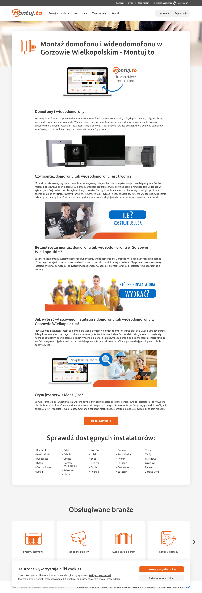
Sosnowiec (123, 467)
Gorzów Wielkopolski (70, 464)
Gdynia (67, 454)
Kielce (67, 474)
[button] (194, 542)
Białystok (41, 450)
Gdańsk (68, 450)
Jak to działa (80, 13)
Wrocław (150, 463)
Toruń (148, 450)
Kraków (95, 450)
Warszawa (150, 458)
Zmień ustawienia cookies (161, 578)
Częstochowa (43, 467)
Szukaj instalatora (59, 13)
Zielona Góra (152, 471)
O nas (130, 3)
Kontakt (119, 3)
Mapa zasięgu (99, 13)
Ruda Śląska (124, 454)
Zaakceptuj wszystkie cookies (161, 569)
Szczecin (122, 471)
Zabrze (148, 467)
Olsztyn (95, 463)
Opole (94, 467)
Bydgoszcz (42, 458)
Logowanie (163, 13)
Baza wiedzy (143, 3)
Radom (122, 450)
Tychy (148, 454)
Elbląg (39, 471)
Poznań (95, 471)
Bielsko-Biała (43, 454)
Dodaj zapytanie (101, 420)
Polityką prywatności (100, 575)
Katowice (68, 470)
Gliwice (67, 458)
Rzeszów (122, 463)
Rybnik (121, 458)
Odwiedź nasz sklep (163, 3)
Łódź (93, 458)
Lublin (94, 454)
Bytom (39, 463)
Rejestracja (181, 13)
